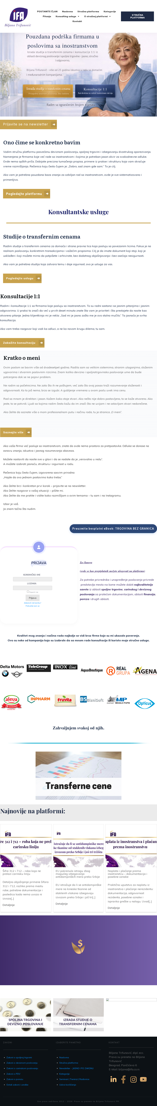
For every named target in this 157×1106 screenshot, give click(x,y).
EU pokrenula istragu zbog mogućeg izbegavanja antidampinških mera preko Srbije (78, 873)
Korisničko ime (31, 574)
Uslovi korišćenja (67, 1084)
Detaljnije (9, 905)
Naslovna (64, 1057)
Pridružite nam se (32, 606)
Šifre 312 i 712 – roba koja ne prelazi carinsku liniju (22, 872)
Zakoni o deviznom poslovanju (22, 1062)
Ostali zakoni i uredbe (17, 1084)
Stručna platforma (68, 1062)
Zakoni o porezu (14, 1079)
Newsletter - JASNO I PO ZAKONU (76, 1068)
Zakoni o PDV (13, 1073)
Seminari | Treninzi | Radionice (74, 1079)
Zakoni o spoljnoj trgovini (19, 1057)
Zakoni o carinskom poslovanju (22, 1068)
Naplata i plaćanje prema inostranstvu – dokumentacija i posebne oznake (127, 873)
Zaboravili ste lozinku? (32, 603)
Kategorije (64, 1073)
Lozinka (31, 583)
